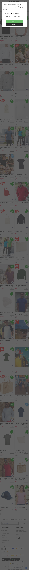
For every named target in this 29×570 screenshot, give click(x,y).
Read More (5, 9)
